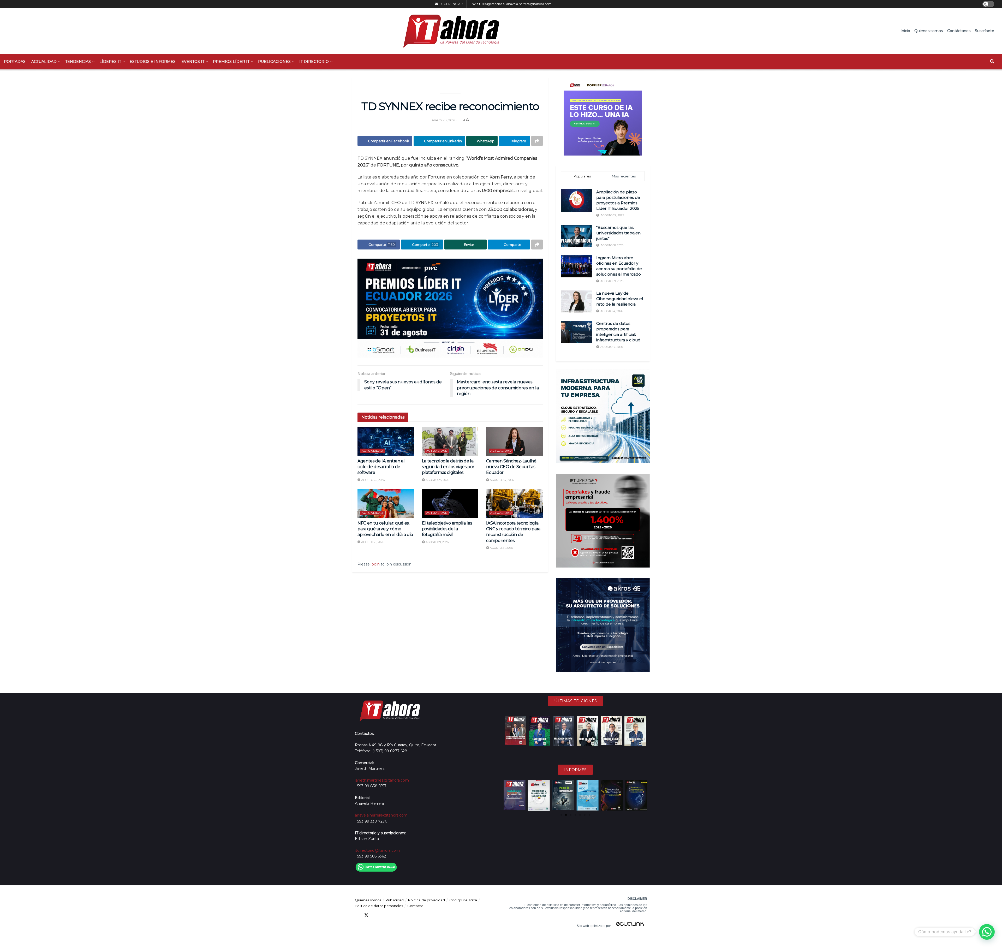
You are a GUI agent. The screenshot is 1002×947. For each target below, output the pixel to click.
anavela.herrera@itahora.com (529, 4)
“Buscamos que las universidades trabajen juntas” (618, 233)
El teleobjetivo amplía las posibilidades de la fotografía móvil (447, 529)
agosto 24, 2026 (501, 480)
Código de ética (463, 900)
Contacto (415, 906)
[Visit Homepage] (449, 31)
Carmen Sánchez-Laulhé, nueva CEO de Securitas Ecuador (511, 466)
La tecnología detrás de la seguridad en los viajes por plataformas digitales (448, 466)
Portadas (15, 61)
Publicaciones (274, 61)
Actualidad (44, 61)
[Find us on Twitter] (366, 915)
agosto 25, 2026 (372, 480)
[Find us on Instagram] (394, 915)
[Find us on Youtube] (385, 915)
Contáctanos (958, 30)
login (375, 564)
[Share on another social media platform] (537, 141)
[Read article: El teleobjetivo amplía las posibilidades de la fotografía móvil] (450, 503)
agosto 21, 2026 (372, 542)
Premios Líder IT (231, 61)
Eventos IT (192, 61)
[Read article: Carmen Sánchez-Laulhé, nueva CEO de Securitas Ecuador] (514, 441)
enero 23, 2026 (444, 120)
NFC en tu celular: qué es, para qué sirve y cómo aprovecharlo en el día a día (385, 529)
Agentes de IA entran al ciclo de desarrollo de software (381, 466)
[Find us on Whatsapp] (404, 915)
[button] (508, 795)
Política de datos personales (379, 906)
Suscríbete (984, 30)
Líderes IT (110, 61)
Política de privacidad (426, 900)
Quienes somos (928, 30)
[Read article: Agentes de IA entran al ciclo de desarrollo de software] (385, 441)
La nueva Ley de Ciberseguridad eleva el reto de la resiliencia (619, 299)
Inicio (905, 30)
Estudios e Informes (153, 61)
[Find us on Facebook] (357, 915)
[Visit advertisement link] (450, 308)
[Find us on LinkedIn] (376, 915)
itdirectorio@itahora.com (377, 850)
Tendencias (78, 61)
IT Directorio (314, 61)
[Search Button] (992, 61)
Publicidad (395, 900)
